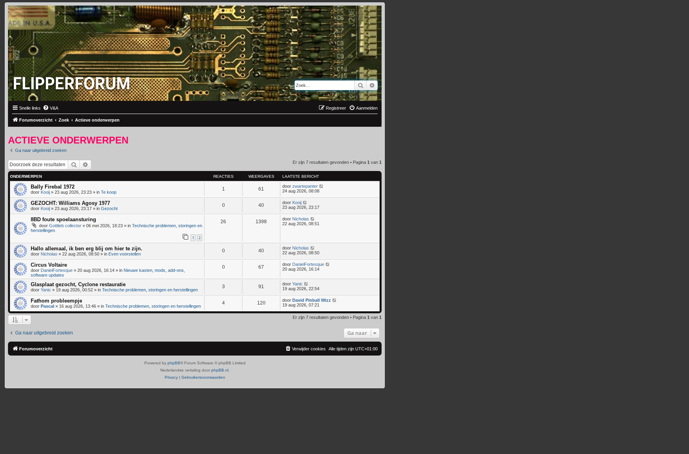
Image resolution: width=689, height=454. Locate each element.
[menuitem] (50, 108)
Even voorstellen (124, 254)
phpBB (173, 363)
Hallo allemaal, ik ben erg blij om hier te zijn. (86, 249)
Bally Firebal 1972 (53, 187)
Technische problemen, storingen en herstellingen (150, 289)
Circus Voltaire (49, 265)
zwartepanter (305, 186)
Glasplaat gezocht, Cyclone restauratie (78, 284)
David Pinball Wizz (311, 300)
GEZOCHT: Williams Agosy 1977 (70, 203)
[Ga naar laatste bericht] (321, 186)
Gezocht (109, 208)
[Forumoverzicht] (73, 81)
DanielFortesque (57, 270)
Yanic (46, 289)
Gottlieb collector (65, 225)
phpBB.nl (219, 370)
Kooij (45, 192)
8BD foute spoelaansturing (63, 219)
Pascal (47, 306)
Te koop (108, 192)
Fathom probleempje (56, 301)
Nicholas (300, 218)
